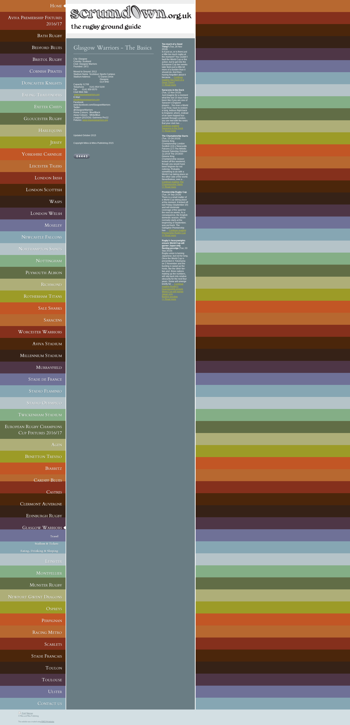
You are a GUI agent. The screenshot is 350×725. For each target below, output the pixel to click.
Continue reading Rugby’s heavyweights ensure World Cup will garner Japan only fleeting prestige (172, 290)
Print (24, 713)
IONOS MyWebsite (47, 721)
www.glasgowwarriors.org (87, 94)
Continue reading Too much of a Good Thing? (173, 80)
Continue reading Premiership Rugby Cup (174, 231)
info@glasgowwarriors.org (86, 99)
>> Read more (169, 85)
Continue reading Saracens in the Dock (172, 127)
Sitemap (30, 713)
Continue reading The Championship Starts (173, 183)
